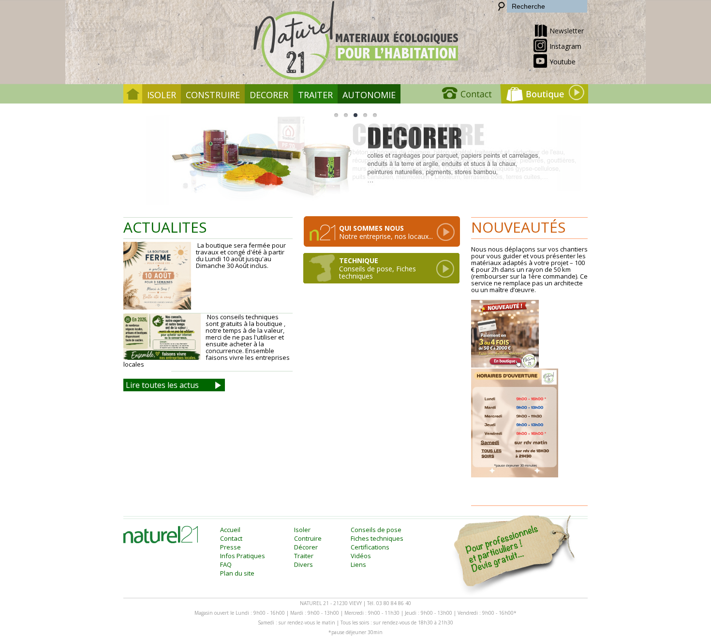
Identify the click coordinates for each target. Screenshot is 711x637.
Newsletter (566, 30)
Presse (230, 547)
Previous (151, 159)
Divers (303, 564)
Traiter (315, 95)
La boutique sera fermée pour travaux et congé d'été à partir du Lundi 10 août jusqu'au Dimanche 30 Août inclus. (241, 256)
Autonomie (369, 95)
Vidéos (361, 555)
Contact (231, 538)
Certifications (370, 547)
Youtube (562, 61)
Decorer (269, 95)
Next (559, 159)
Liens (358, 564)
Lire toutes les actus (162, 385)
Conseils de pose (376, 529)
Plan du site (237, 573)
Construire (213, 95)
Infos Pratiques (242, 555)
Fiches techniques (377, 538)
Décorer (306, 547)
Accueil (230, 529)
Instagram (565, 46)
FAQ (226, 564)
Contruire (308, 538)
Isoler (161, 95)
